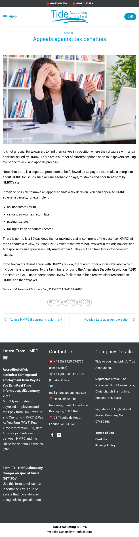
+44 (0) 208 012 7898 (69, 374)
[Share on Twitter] (65, 302)
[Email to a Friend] (73, 302)
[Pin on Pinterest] (80, 302)
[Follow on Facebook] (52, 435)
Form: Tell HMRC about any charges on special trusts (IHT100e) (23, 473)
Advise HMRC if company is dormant (35, 319)
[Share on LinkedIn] (88, 302)
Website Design (58, 532)
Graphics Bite (82, 532)
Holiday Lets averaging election (107, 319)
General (69, 33)
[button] (10, 17)
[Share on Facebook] (58, 302)
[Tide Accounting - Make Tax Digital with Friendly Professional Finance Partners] (69, 16)
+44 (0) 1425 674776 (68, 361)
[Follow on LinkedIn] (59, 435)
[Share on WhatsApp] (50, 302)
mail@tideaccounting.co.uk (67, 392)
